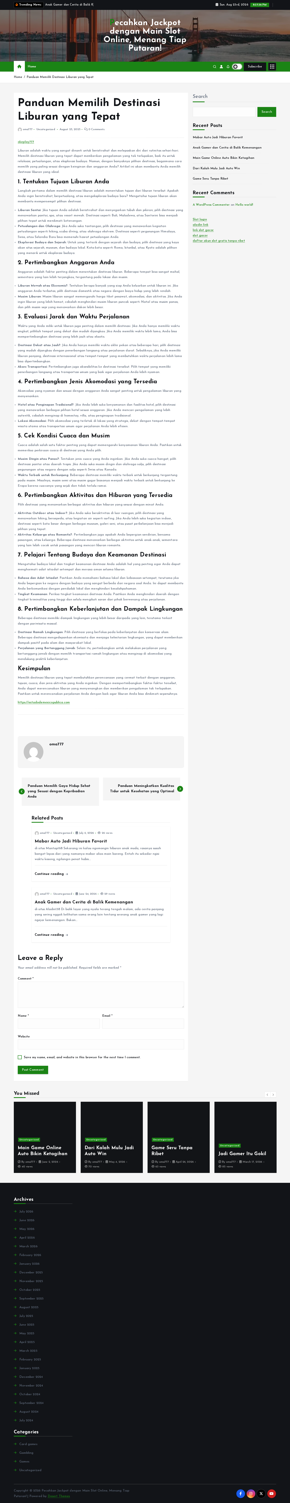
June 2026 (26, 1220)
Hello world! (244, 204)
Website (24, 1036)
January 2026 (29, 1263)
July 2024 (26, 1420)
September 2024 (31, 1403)
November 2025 (31, 1281)
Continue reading (50, 874)
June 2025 (26, 1324)
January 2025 (29, 1368)
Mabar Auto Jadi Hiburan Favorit (218, 137)
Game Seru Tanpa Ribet (210, 178)
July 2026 (26, 1211)
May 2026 (26, 1229)
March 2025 (28, 1351)
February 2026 (30, 1255)
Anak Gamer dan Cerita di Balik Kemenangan (227, 147)
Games (24, 1461)
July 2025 (26, 1316)
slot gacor (200, 235)
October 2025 (29, 1290)
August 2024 (28, 1411)
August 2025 (28, 1307)
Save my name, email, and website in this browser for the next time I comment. (82, 1057)
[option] (45, 1137)
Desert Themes (59, 1496)
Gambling (26, 1453)
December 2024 (31, 1377)
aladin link (200, 224)
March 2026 (28, 1246)
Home (32, 66)
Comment (26, 978)
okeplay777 (26, 142)
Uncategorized (45, 129)
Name (23, 1015)
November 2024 (31, 1385)
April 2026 (27, 1237)
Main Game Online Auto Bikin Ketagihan (223, 158)
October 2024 (29, 1394)
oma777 (28, 129)
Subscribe (255, 66)
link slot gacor (203, 230)
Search (200, 96)
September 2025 (31, 1298)
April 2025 (27, 1342)
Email (107, 1015)
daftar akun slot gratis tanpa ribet (219, 240)
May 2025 (26, 1333)
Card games (28, 1444)
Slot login (200, 219)
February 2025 (30, 1359)
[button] (267, 1095)
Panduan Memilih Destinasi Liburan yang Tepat (60, 77)
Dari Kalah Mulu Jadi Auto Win (216, 168)
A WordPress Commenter (211, 204)
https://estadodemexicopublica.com (44, 702)
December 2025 (31, 1272)
